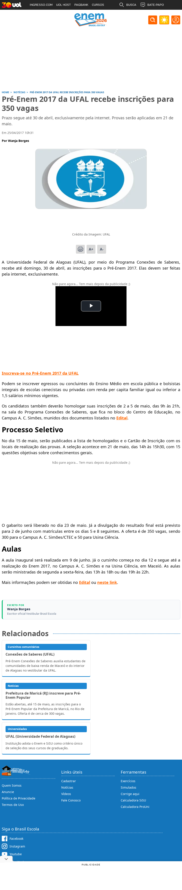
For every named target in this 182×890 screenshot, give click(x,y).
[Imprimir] (80, 249)
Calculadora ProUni (135, 807)
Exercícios (128, 781)
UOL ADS (36, 14)
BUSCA (131, 4)
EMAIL (130, 14)
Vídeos (66, 794)
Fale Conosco (71, 800)
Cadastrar (68, 781)
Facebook (16, 838)
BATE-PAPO (155, 4)
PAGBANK (81, 4)
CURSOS (98, 4)
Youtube (16, 854)
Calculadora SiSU (133, 800)
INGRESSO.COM (41, 4)
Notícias (67, 787)
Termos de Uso (13, 805)
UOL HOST (63, 4)
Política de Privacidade (18, 798)
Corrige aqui (130, 794)
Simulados (128, 787)
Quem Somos (12, 785)
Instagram (17, 846)
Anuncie (8, 792)
